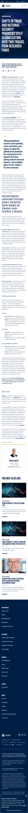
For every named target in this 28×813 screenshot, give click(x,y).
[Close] (26, 797)
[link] (19, 735)
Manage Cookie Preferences (14, 810)
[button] (3, 1)
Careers (17, 1)
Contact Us (23, 1)
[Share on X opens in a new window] (6, 71)
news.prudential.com (20, 438)
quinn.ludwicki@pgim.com (14, 466)
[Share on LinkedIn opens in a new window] (3, 71)
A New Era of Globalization (10, 117)
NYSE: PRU (17, 96)
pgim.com (22, 425)
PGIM (17, 93)
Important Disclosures (10, 768)
